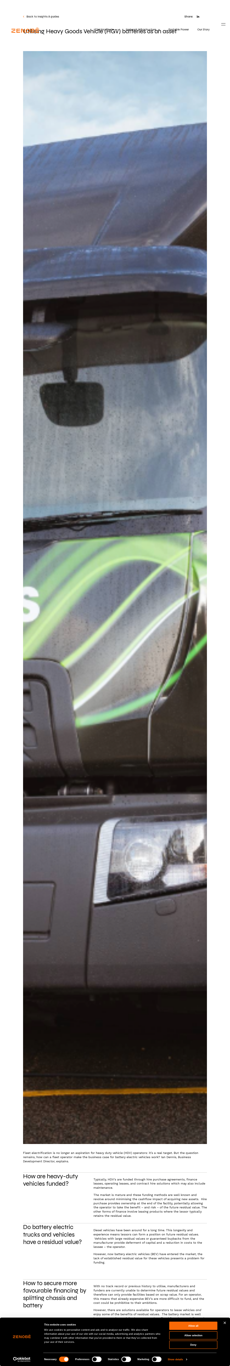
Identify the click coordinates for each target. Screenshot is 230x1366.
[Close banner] (225, 1323)
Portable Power (178, 29)
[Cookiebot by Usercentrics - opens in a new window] (22, 1359)
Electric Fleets (104, 29)
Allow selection (193, 1335)
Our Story (203, 29)
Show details (175, 1359)
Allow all (193, 1325)
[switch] (97, 1359)
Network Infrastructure (141, 29)
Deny (193, 1344)
